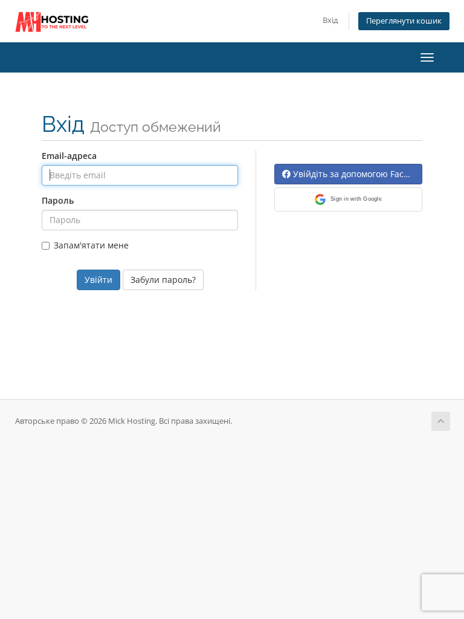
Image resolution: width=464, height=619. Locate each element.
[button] (348, 199)
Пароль (58, 200)
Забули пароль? (163, 279)
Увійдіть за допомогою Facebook (356, 174)
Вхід (330, 20)
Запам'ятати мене (91, 245)
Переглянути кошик (404, 21)
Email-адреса (69, 155)
